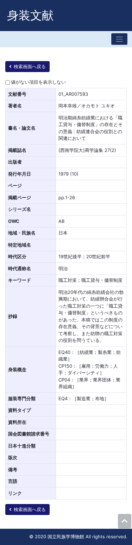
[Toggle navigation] (119, 39)
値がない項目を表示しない (38, 82)
